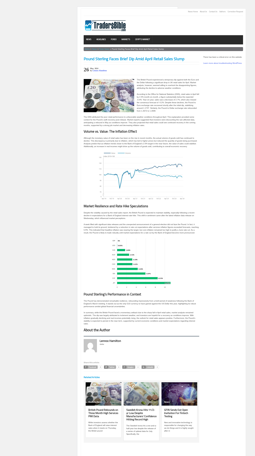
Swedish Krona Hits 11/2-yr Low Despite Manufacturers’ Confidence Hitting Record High (141, 414)
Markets (126, 39)
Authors (222, 11)
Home (87, 49)
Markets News (95, 402)
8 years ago (190, 402)
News (88, 39)
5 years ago (114, 402)
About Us (203, 11)
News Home (193, 11)
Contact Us (213, 11)
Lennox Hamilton (100, 71)
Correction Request (235, 11)
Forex (113, 39)
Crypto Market (142, 39)
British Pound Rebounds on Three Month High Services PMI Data (103, 413)
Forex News (104, 49)
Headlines (101, 39)
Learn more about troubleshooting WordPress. (222, 63)
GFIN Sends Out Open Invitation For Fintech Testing (176, 413)
